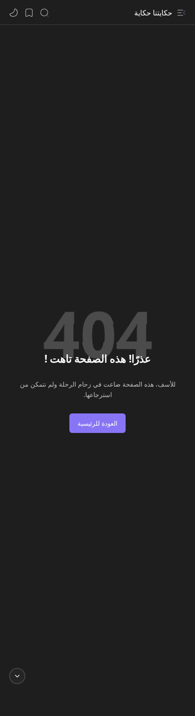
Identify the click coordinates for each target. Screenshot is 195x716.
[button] (181, 13)
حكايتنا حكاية (153, 13)
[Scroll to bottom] (17, 676)
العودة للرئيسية (97, 423)
